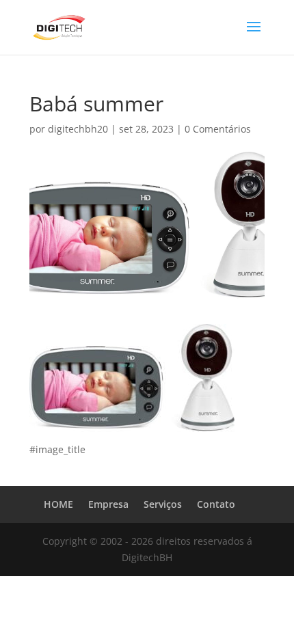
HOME (58, 504)
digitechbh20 (78, 128)
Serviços (163, 504)
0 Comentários (218, 128)
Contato (216, 504)
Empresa (108, 504)
